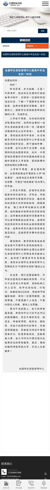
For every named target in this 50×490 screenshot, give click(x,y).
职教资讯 (31, 46)
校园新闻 (6, 46)
